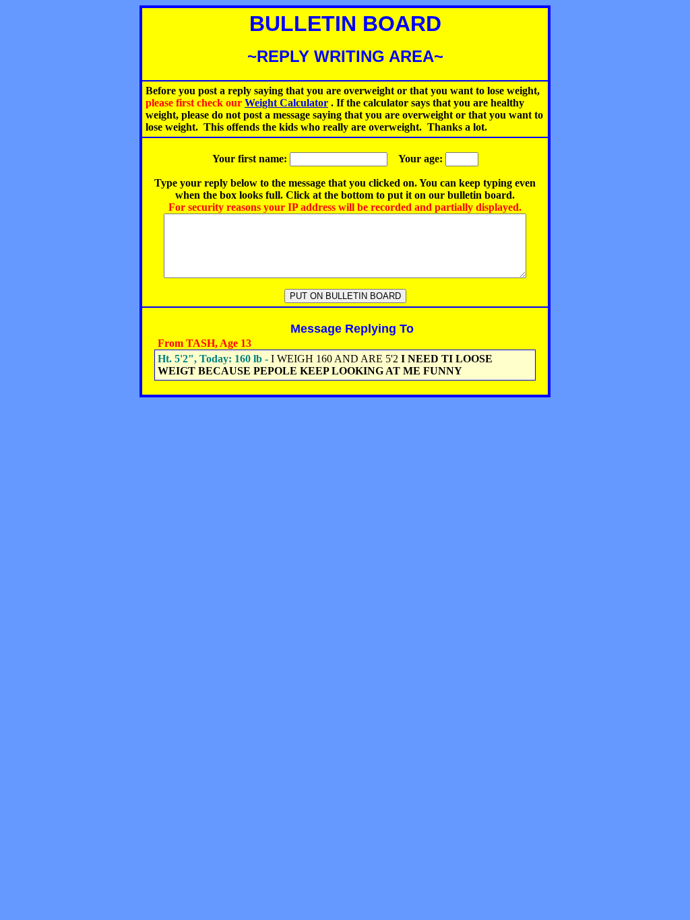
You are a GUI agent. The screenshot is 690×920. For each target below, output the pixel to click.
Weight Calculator (286, 102)
